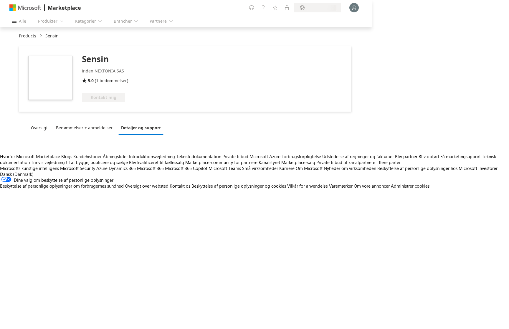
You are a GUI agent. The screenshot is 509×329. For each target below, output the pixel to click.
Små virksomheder (260, 168)
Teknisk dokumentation (198, 156)
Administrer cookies (410, 186)
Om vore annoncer (372, 186)
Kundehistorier (87, 156)
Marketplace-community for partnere (221, 162)
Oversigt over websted (146, 186)
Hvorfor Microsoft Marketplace (30, 156)
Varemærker (341, 186)
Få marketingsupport (460, 156)
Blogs (66, 156)
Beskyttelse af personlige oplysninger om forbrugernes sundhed (62, 186)
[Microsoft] (25, 7)
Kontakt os (180, 186)
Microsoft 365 (150, 168)
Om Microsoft (309, 168)
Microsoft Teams (225, 168)
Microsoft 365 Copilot (186, 168)
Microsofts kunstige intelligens (29, 168)
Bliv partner (406, 156)
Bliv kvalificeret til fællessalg (156, 162)
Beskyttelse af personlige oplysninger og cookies (238, 186)
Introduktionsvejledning (152, 156)
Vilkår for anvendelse (307, 186)
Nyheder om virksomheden (350, 168)
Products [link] (27, 36)
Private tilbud (235, 156)
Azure (102, 168)
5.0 (91, 80)
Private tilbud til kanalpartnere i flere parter (358, 162)
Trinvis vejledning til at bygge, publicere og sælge (79, 162)
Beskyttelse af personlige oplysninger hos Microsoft (427, 168)
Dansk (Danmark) (17, 174)
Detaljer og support (141, 127)
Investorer (488, 168)
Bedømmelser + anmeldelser (84, 127)
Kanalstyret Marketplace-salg (287, 162)
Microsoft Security (77, 168)
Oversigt (39, 127)
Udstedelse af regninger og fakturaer (358, 156)
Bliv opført (429, 156)
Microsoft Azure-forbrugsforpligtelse (285, 156)
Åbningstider (115, 156)
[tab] (40, 127)
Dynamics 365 (122, 168)
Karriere (287, 168)
